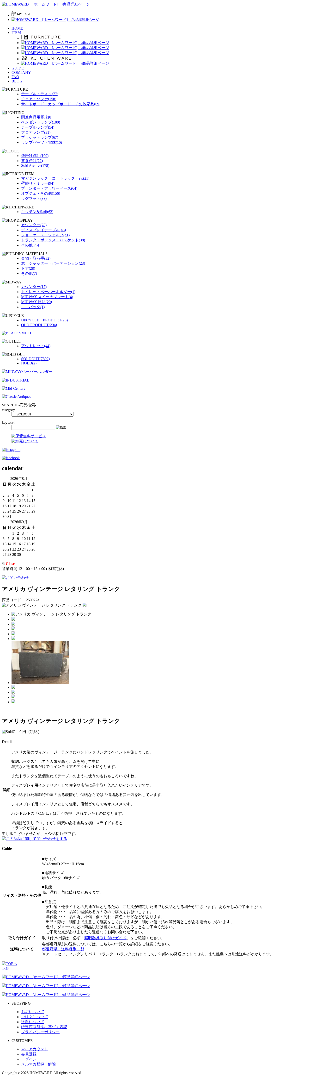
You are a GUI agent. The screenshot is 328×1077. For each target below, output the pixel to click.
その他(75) (30, 245)
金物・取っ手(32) (35, 258)
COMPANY (21, 72)
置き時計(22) (32, 161)
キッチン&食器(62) (37, 212)
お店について (32, 1012)
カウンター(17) (34, 287)
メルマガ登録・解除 (38, 1064)
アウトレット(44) (35, 346)
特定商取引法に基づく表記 (44, 1027)
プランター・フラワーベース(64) (49, 188)
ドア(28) (28, 268)
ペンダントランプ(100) (40, 122)
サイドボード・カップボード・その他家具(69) (60, 104)
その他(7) (29, 273)
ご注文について (34, 1017)
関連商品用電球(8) (36, 117)
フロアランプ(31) (35, 132)
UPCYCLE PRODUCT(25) (44, 320)
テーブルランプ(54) (37, 127)
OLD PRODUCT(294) (39, 325)
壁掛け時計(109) (35, 156)
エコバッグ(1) (33, 307)
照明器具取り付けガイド (105, 938)
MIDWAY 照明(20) (36, 302)
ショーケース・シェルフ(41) (45, 235)
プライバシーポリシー (40, 1032)
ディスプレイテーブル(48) (43, 230)
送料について (32, 1022)
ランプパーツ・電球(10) (41, 142)
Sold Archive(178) (35, 165)
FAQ (15, 77)
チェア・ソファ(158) (38, 99)
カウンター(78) (34, 225)
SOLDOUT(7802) (35, 359)
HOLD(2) (28, 363)
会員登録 (28, 1054)
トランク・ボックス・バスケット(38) (53, 240)
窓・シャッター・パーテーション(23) (53, 263)
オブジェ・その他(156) (40, 193)
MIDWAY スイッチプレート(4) (47, 297)
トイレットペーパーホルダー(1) (48, 292)
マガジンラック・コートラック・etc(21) (55, 178)
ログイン (28, 1059)
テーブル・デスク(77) (39, 94)
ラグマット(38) (34, 198)
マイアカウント (34, 1049)
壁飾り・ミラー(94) (37, 183)
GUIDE (18, 68)
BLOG (17, 81)
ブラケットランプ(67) (39, 137)
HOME (17, 28)
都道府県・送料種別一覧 (63, 949)
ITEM (16, 33)
